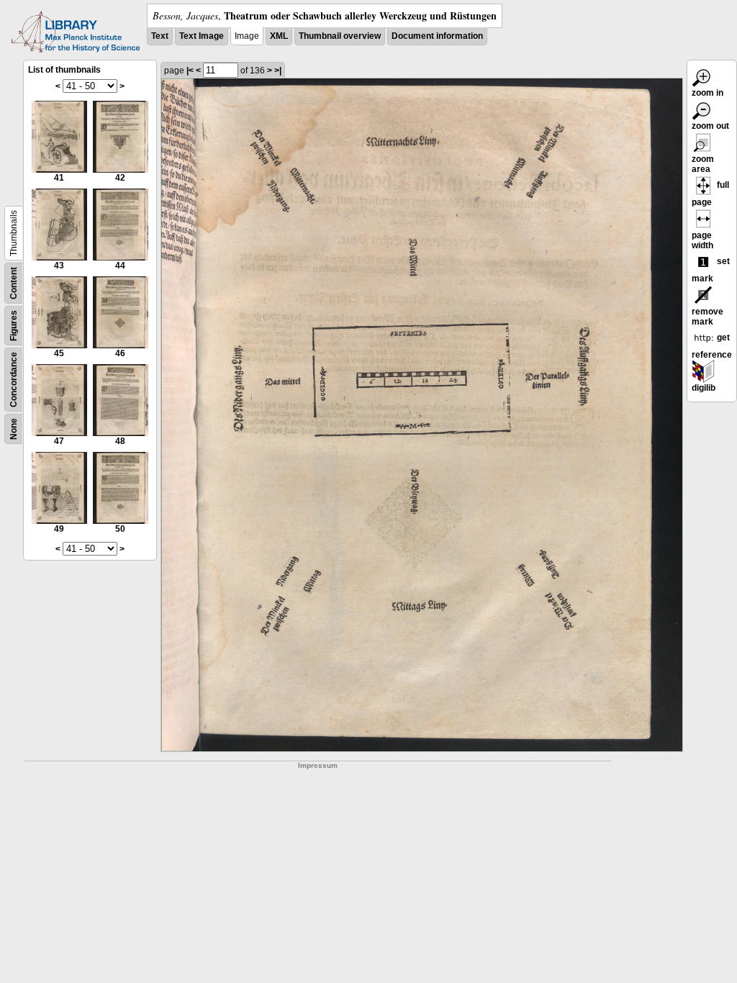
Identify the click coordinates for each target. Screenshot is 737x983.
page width (702, 240)
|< (190, 70)
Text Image (201, 36)
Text (159, 36)
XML (279, 36)
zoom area (703, 164)
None (14, 429)
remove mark (707, 317)
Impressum (318, 765)
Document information (437, 36)
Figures (14, 325)
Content (14, 283)
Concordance (14, 379)
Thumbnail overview (340, 36)
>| (277, 70)
